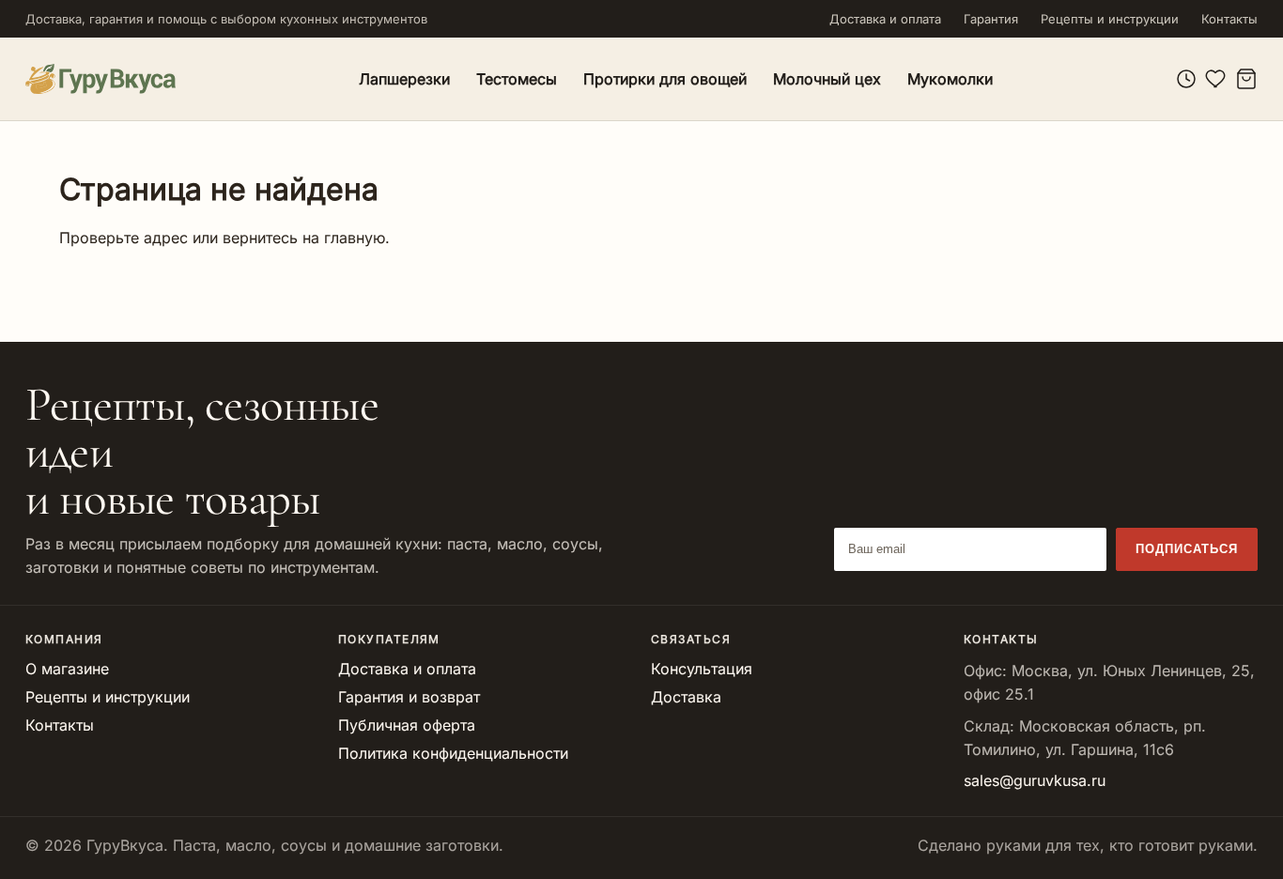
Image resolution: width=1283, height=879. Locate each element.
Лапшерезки (404, 78)
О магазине (67, 668)
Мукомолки (950, 78)
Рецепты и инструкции (1110, 18)
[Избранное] (1216, 79)
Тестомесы (516, 78)
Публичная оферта (406, 725)
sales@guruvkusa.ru (1034, 780)
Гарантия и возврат (409, 696)
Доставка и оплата (885, 18)
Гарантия (991, 18)
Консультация (701, 668)
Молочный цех (827, 78)
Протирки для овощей (665, 78)
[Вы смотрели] (1186, 79)
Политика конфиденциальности (453, 753)
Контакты (1229, 18)
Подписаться (1187, 549)
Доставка (686, 696)
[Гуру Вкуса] (100, 78)
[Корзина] (1246, 79)
